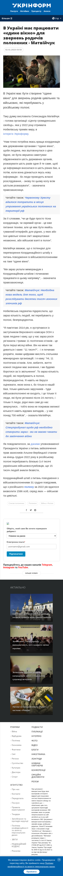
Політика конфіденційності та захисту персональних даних (20, 830)
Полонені (33, 503)
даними (35, 444)
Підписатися (16, 554)
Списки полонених (16, 503)
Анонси (47, 11)
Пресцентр (36, 11)
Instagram (8, 567)
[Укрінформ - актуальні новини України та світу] (31, 5)
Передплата (17, 798)
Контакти (16, 794)
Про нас (15, 789)
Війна (14, 731)
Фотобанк (24, 11)
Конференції (38, 770)
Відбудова (16, 736)
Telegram (47, 565)
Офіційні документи (38, 776)
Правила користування (18, 808)
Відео (35, 745)
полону (29, 486)
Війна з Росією (47, 503)
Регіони (15, 758)
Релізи (35, 781)
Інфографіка (38, 754)
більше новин (31, 573)
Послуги (14, 11)
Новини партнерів (37, 764)
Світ (14, 754)
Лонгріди (37, 759)
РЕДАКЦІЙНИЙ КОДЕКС (19, 845)
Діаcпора (16, 772)
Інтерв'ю (36, 736)
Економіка (16, 745)
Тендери (16, 814)
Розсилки (16, 851)
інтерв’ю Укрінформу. (16, 133)
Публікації (37, 731)
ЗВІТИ (15, 839)
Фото (35, 740)
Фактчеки (16, 749)
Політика (16, 740)
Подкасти (37, 727)
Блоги (35, 750)
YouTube (23, 567)
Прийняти (32, 871)
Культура (16, 767)
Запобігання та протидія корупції (20, 820)
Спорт (15, 777)
